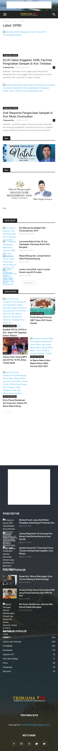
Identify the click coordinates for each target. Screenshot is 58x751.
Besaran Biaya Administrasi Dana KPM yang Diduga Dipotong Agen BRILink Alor (36, 593)
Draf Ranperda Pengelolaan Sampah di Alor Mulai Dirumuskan (28, 114)
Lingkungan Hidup (10, 55)
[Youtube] (44, 744)
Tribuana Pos (8, 67)
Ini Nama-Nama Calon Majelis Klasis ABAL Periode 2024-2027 (40, 363)
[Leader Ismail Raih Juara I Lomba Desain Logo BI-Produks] (10, 278)
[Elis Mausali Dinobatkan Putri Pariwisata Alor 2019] (10, 233)
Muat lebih (28, 283)
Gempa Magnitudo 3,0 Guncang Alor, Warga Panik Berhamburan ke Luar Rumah (36, 536)
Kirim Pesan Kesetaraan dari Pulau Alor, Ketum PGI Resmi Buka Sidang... (15, 403)
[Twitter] (36, 744)
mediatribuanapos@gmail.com (36, 724)
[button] (54, 14)
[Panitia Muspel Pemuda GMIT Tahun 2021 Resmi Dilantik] (42, 306)
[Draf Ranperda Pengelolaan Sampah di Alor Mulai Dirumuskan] (29, 96)
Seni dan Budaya (10, 326)
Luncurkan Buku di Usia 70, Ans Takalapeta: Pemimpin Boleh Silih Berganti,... (34, 244)
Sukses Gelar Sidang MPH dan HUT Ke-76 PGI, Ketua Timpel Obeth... (15, 360)
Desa (5, 353)
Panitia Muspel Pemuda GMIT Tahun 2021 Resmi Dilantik (41, 320)
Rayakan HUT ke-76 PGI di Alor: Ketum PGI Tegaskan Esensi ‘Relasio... (15, 332)
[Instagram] (21, 744)
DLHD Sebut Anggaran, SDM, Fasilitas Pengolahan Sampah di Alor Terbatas (27, 61)
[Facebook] (14, 744)
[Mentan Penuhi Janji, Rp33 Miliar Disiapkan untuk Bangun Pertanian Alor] (10, 532)
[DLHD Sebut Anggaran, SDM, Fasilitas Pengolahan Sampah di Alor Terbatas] (29, 43)
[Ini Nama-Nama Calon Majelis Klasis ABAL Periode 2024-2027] (42, 347)
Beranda (6, 21)
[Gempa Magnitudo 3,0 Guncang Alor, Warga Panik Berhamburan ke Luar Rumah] (10, 541)
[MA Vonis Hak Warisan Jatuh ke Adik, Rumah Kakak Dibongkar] (10, 621)
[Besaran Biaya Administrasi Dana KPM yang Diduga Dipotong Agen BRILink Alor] (10, 593)
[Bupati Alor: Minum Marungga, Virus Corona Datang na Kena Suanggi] (10, 580)
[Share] (29, 744)
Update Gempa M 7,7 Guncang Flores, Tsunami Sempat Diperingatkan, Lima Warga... (36, 551)
